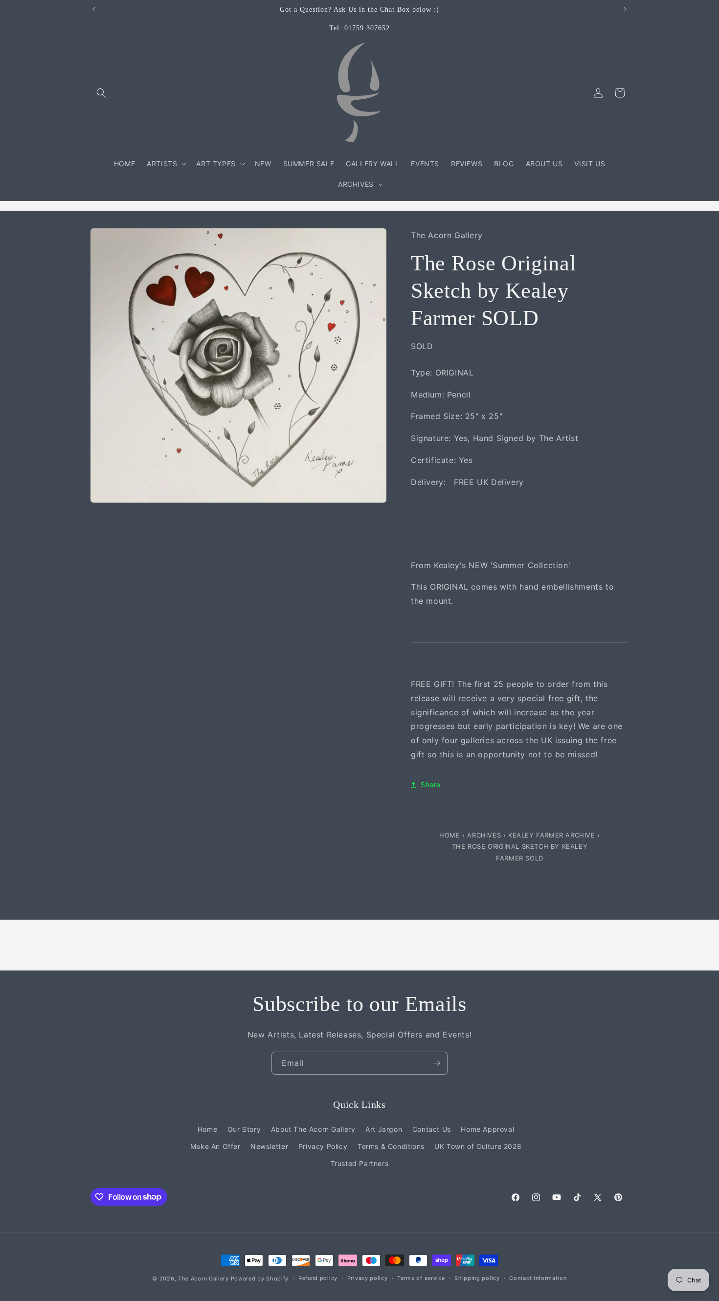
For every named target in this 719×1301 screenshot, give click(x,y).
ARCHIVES (484, 835)
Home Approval (487, 1129)
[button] (101, 93)
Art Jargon (383, 1129)
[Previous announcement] (94, 9)
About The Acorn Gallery (313, 1129)
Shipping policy (477, 1278)
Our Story (244, 1129)
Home (450, 835)
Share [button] (431, 784)
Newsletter (269, 1146)
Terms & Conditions (391, 1146)
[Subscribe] (436, 1063)
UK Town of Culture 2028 (477, 1146)
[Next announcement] (625, 9)
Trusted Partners (360, 1163)
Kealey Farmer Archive (551, 835)
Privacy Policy (322, 1146)
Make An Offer (215, 1146)
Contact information (537, 1278)
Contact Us (431, 1129)
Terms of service (421, 1278)
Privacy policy (367, 1278)
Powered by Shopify (260, 1278)
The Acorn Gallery (203, 1278)
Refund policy (317, 1278)
